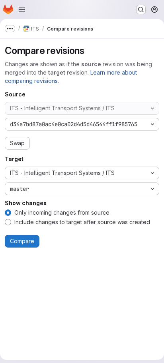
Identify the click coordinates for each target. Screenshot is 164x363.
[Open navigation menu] (22, 9)
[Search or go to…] (141, 9)
